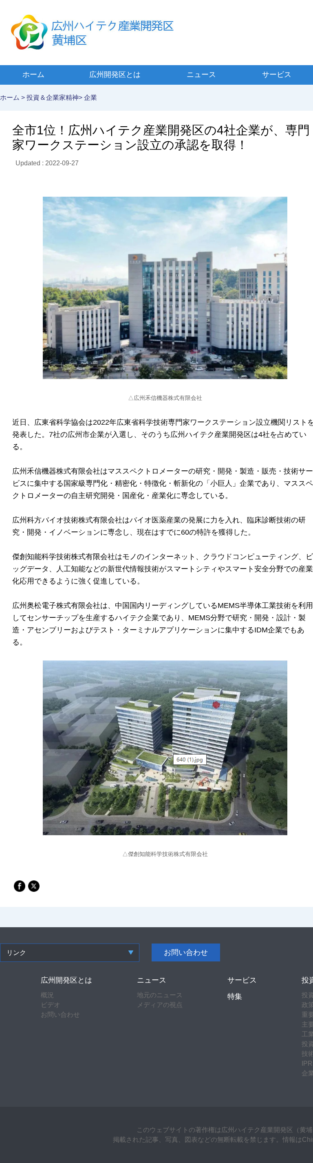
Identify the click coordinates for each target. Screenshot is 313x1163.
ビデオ (50, 1004)
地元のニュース (160, 995)
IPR (307, 1063)
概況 (47, 995)
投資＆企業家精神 (52, 97)
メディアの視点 (160, 1004)
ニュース (201, 74)
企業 (90, 97)
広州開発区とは (115, 74)
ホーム (33, 74)
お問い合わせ (186, 952)
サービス (276, 74)
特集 (234, 996)
